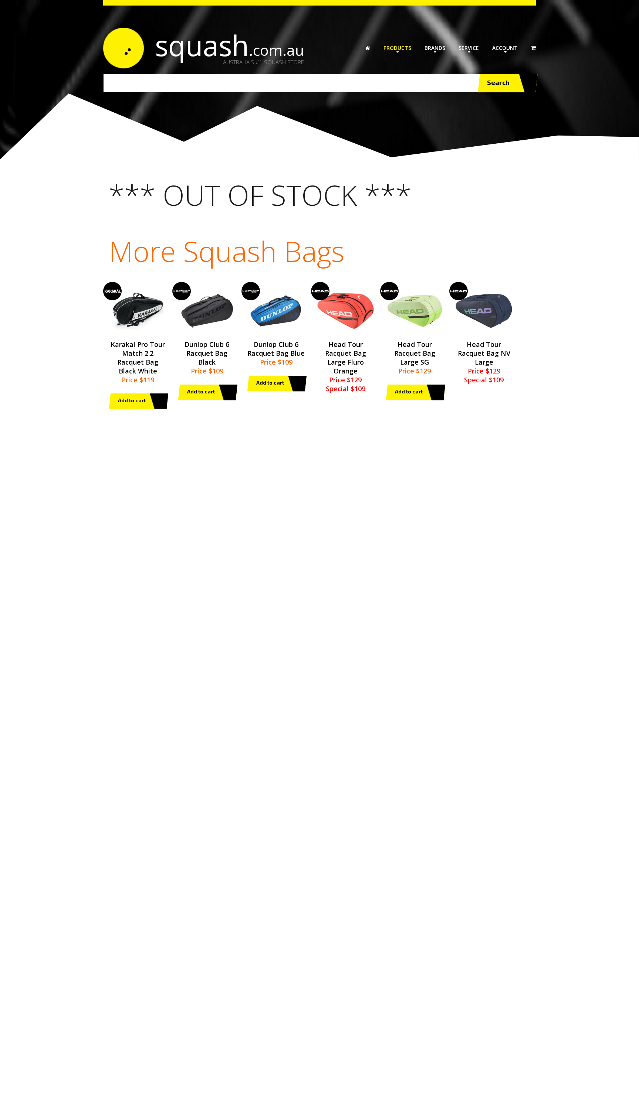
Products (397, 47)
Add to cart (132, 400)
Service (469, 47)
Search (498, 82)
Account (505, 47)
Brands (435, 47)
